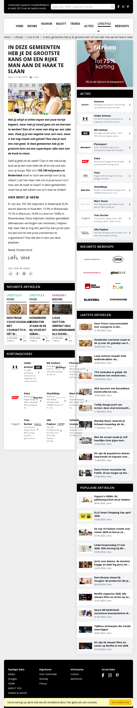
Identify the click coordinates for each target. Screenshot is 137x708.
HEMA (11, 683)
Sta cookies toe (120, 702)
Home (19, 26)
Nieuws (32, 26)
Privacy (43, 683)
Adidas (11, 674)
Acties (89, 26)
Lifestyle (104, 23)
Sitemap (43, 678)
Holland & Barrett (17, 692)
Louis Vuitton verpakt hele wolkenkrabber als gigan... (63, 326)
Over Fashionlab (48, 674)
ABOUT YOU (15, 688)
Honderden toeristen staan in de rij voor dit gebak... (37, 326)
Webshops (122, 26)
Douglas (12, 678)
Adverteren (76, 678)
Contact (75, 674)
